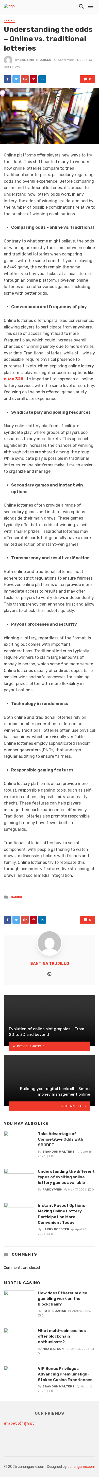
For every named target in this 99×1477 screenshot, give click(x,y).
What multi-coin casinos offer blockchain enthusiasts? (62, 1336)
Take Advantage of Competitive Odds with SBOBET (60, 1139)
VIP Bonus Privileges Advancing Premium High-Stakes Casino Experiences (65, 1374)
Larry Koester (55, 1229)
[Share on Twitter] (16, 79)
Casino (9, 20)
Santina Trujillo (35, 60)
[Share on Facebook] (7, 79)
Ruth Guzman (54, 1311)
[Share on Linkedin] (42, 79)
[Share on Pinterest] (33, 79)
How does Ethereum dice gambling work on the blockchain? (62, 1298)
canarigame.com (81, 1467)
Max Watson (53, 1349)
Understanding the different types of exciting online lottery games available (66, 1177)
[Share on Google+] (25, 79)
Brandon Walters (58, 1151)
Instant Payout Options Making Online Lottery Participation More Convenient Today (61, 1214)
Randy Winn (52, 1189)
